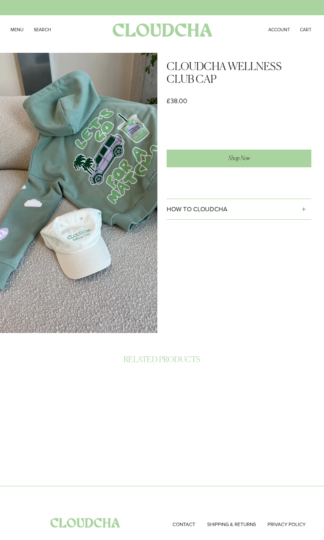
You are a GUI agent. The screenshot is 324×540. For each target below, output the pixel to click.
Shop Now (239, 158)
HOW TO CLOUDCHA (197, 209)
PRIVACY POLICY (286, 524)
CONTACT (184, 524)
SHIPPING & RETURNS (231, 524)
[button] (42, 29)
